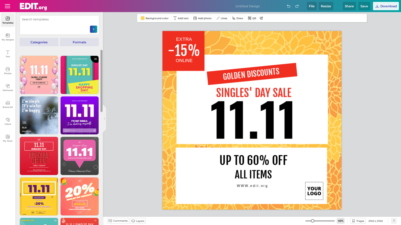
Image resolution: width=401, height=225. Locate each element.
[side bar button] (104, 118)
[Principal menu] (33, 6)
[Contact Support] (394, 221)
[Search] (93, 29)
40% (340, 220)
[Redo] (297, 6)
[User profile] (7, 6)
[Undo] (288, 6)
